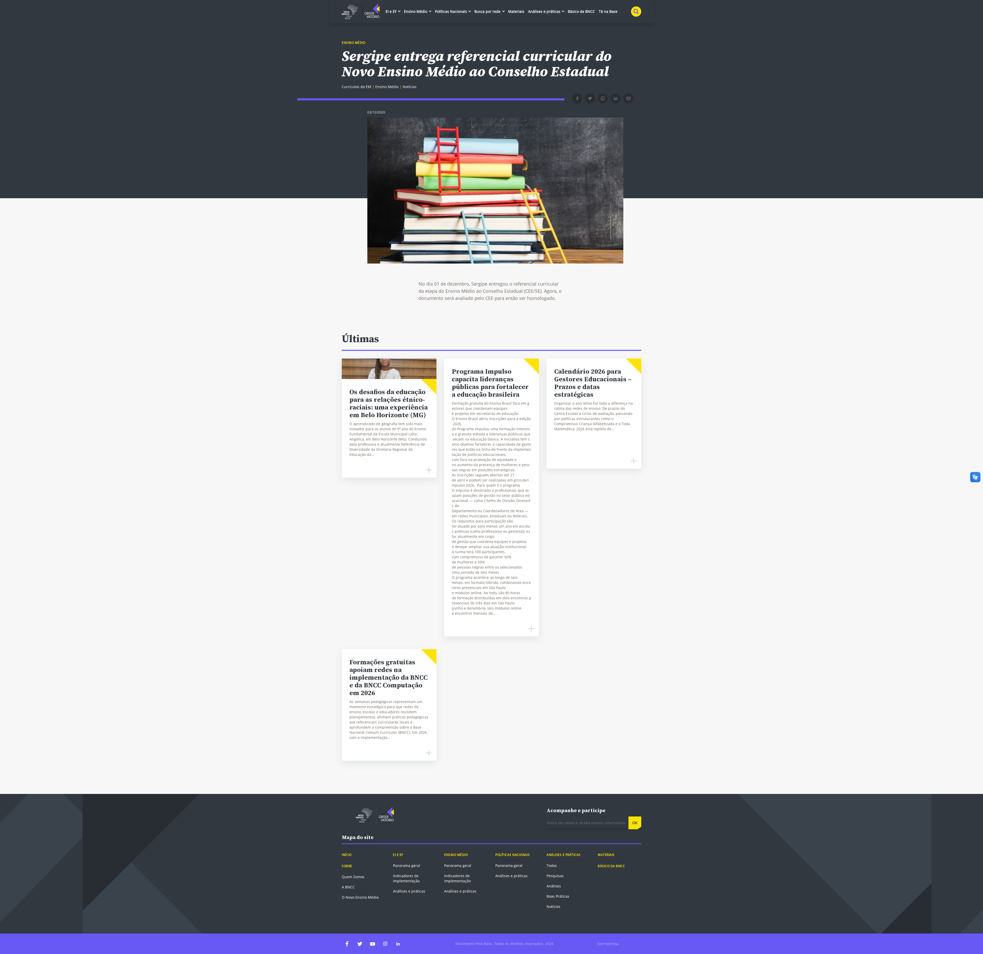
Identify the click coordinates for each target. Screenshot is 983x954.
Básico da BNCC (581, 11)
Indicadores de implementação (406, 878)
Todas (552, 865)
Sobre (347, 866)
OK (634, 822)
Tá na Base (608, 11)
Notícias (553, 906)
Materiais (516, 11)
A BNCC (348, 887)
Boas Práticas (558, 896)
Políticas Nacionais (451, 11)
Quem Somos (353, 876)
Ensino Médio (416, 11)
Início (346, 855)
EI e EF (392, 11)
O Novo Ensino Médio (360, 897)
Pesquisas (555, 875)
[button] (577, 98)
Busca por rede (487, 11)
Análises (554, 886)
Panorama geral (406, 865)
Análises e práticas (544, 11)
